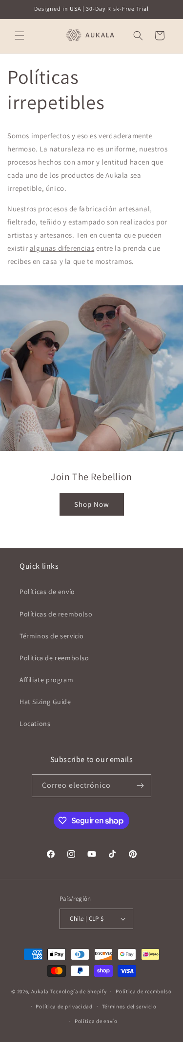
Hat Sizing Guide (45, 701)
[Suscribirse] (140, 785)
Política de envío (96, 1021)
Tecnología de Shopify (78, 991)
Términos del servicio (129, 1006)
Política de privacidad (64, 1006)
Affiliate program (46, 679)
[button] (19, 35)
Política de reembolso (144, 991)
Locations (35, 723)
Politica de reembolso (54, 657)
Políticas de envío (47, 591)
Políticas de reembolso (56, 614)
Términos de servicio (52, 636)
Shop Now (91, 503)
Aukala (40, 991)
